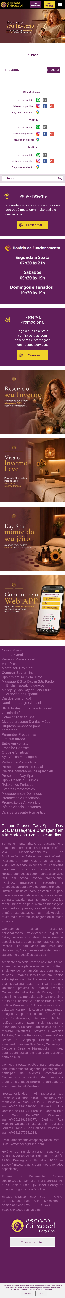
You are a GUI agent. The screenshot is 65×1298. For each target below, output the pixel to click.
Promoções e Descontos (21, 798)
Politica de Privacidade (19, 762)
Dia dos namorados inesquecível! (27, 771)
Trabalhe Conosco (16, 748)
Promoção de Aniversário (21, 802)
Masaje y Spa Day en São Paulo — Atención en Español (26, 692)
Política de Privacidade (43, 1289)
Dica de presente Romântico (23, 812)
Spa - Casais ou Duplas (20, 780)
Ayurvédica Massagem (19, 757)
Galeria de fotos (14, 713)
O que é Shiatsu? (15, 752)
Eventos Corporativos (18, 789)
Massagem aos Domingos (22, 793)
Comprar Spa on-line (18, 672)
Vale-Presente (12, 664)
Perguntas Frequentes (19, 734)
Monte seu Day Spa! (17, 668)
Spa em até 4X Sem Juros (22, 677)
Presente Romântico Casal (22, 767)
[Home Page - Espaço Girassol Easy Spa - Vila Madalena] (15, 4)
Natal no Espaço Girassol (21, 703)
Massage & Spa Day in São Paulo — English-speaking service (28, 683)
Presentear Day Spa (17, 776)
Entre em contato (15, 743)
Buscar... (12, 178)
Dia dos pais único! (16, 698)
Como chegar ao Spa (18, 717)
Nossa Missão (12, 650)
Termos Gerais (13, 655)
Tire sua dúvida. (14, 739)
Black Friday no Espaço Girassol (27, 708)
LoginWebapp (49, 4)
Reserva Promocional (18, 659)
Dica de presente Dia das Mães (26, 722)
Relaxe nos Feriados (17, 784)
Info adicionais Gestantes (21, 807)
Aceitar (41, 1294)
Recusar (27, 1294)
